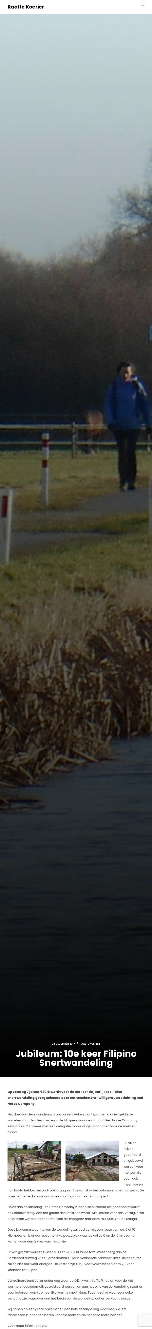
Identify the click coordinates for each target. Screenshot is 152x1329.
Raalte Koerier (26, 6)
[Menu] (142, 7)
